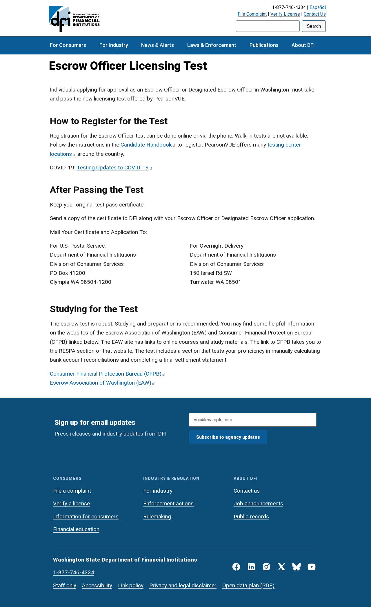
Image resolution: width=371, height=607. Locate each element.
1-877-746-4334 (73, 572)
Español (318, 7)
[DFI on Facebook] (236, 566)
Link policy (130, 585)
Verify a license (71, 503)
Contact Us (315, 14)
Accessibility (97, 585)
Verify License (285, 14)
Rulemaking (157, 516)
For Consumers (68, 45)
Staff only (64, 585)
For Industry (113, 45)
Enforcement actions (168, 503)
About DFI (303, 45)
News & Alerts (157, 45)
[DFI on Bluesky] (296, 566)
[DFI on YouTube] (311, 566)
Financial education (76, 529)
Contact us (247, 490)
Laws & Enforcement (211, 45)
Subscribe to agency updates (228, 437)
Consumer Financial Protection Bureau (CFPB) (105, 373)
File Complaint (252, 14)
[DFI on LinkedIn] (251, 566)
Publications (264, 45)
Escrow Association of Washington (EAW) (100, 382)
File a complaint (72, 490)
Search (314, 26)
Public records (251, 516)
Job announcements (258, 503)
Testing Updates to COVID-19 (113, 167)
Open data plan (240, 585)
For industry (157, 490)
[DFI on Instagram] (266, 566)
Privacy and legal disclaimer (183, 585)
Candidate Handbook (146, 144)
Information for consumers (86, 516)
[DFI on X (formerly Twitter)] (281, 566)
